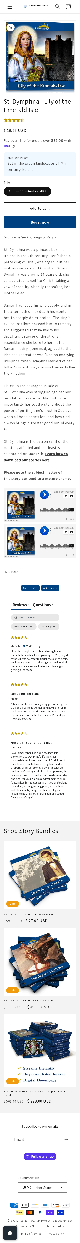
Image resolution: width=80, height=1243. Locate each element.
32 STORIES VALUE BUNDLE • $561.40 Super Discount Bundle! (35, 1093)
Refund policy (56, 1226)
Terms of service (31, 1233)
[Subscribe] (66, 1139)
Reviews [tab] (21, 604)
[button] (10, 6)
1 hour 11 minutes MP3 (27, 191)
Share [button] (13, 571)
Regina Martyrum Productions (38, 1220)
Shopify (37, 1226)
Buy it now (40, 222)
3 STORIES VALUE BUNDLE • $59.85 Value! (28, 914)
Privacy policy (55, 1233)
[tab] (43, 605)
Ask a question (30, 588)
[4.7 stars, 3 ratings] (15, 120)
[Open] (10, 1233)
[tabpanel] (40, 708)
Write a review (50, 588)
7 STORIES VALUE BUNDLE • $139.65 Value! (29, 1000)
